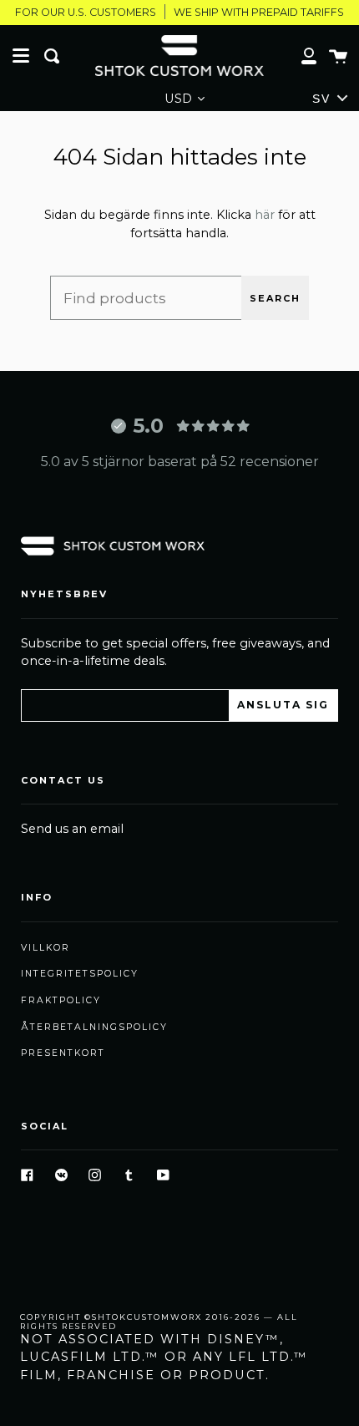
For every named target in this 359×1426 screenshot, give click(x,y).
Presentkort (63, 1053)
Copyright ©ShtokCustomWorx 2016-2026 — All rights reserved (159, 1321)
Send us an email (72, 828)
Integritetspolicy (80, 973)
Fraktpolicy (61, 1000)
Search (275, 298)
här (265, 214)
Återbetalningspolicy (94, 1027)
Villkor (45, 947)
